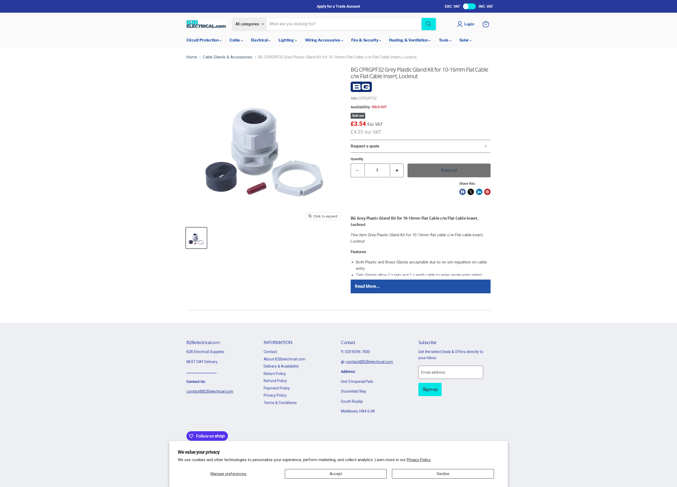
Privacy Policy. (419, 459)
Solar (464, 40)
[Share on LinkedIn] (479, 192)
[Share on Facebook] (462, 192)
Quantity (357, 159)
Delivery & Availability (281, 366)
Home (191, 57)
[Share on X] (471, 192)
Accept (336, 473)
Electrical (260, 40)
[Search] (429, 24)
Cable (235, 40)
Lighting (286, 40)
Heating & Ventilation (409, 40)
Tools (444, 40)
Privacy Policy (275, 395)
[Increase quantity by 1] (397, 170)
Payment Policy (277, 388)
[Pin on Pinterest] (487, 192)
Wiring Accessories (323, 40)
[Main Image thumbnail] (196, 238)
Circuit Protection (202, 40)
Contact (270, 352)
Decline (443, 473)
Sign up (430, 389)
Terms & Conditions (280, 403)
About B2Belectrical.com (284, 359)
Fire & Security (365, 40)
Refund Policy (275, 381)
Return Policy (275, 374)
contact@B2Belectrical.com (209, 391)
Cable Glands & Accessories (227, 57)
